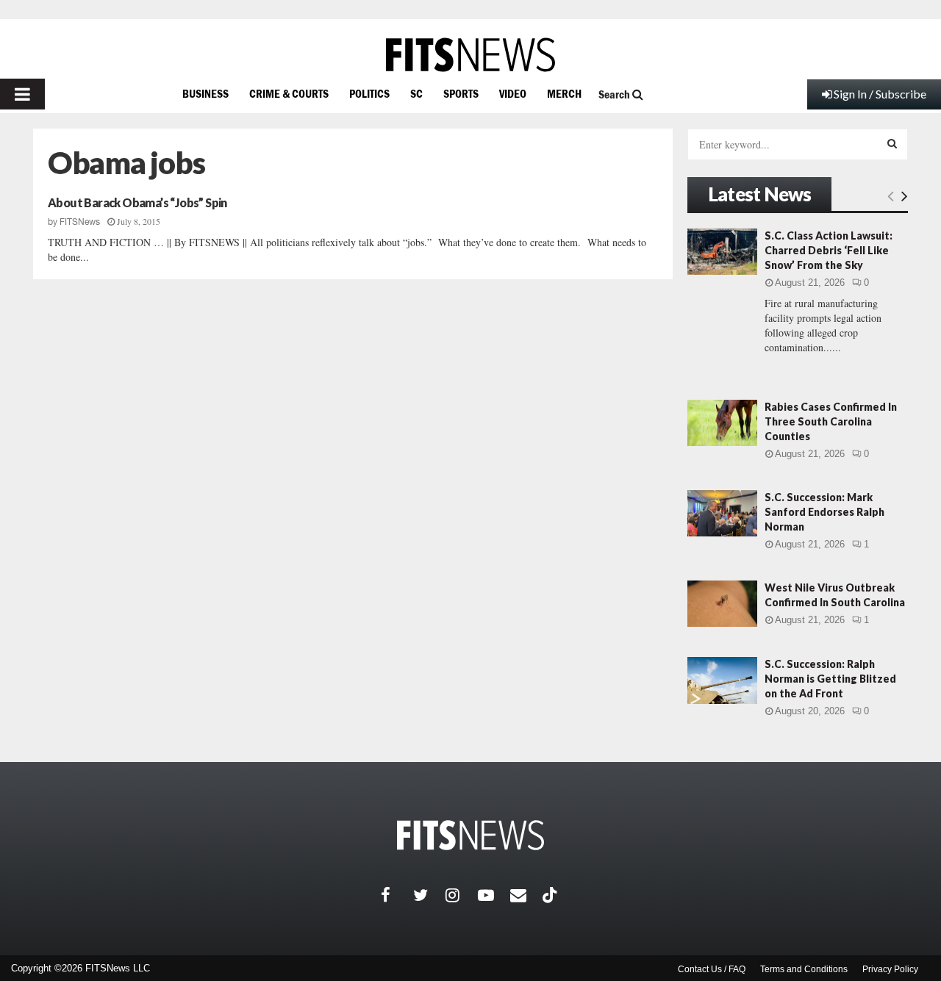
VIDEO (512, 93)
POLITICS (369, 93)
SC (416, 93)
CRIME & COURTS (289, 93)
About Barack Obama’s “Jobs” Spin (137, 202)
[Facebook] (397, 895)
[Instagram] (462, 895)
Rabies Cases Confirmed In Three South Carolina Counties (831, 421)
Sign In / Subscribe (880, 94)
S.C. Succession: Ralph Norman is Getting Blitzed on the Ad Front (830, 679)
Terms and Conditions (804, 969)
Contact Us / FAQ (711, 969)
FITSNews (80, 222)
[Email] (526, 895)
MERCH (564, 93)
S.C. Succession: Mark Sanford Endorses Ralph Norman (824, 512)
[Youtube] (494, 895)
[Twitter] (429, 895)
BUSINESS (205, 93)
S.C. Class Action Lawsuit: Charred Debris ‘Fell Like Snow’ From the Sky (828, 250)
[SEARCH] (892, 143)
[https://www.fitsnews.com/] (470, 54)
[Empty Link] (890, 195)
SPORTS (461, 93)
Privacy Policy (890, 969)
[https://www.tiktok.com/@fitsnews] (551, 895)
